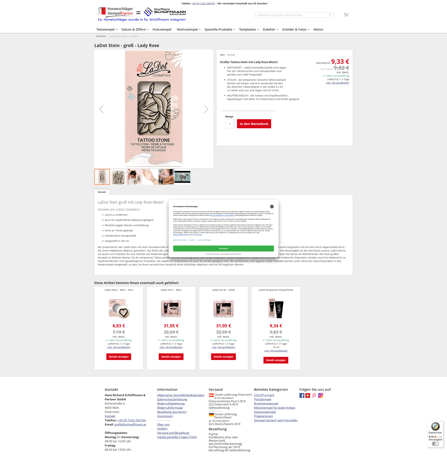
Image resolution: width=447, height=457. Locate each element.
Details (102, 192)
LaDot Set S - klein (171, 290)
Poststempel (262, 399)
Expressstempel (265, 412)
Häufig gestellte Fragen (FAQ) (177, 437)
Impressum (165, 416)
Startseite (100, 36)
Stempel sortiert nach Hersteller (276, 420)
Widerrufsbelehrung (171, 403)
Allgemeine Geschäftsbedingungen (180, 395)
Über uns (163, 424)
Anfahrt (162, 429)
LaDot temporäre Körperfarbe (276, 290)
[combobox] (294, 15)
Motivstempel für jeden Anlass (274, 408)
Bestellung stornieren (171, 412)
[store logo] (142, 14)
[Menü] (441, 422)
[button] (101, 109)
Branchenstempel (266, 403)
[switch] (435, 444)
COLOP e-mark (264, 395)
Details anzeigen (119, 356)
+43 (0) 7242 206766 (203, 3)
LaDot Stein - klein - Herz (118, 290)
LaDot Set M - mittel (223, 290)
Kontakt (110, 416)
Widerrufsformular (170, 408)
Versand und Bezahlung (173, 433)
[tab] (101, 192)
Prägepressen (263, 416)
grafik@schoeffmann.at (130, 424)
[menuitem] (106, 29)
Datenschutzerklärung (172, 399)
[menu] (223, 29)
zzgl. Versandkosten (337, 82)
